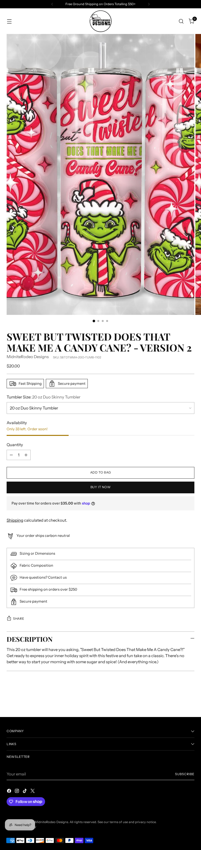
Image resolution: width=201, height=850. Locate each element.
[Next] (148, 4)
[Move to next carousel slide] (190, 700)
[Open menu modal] (9, 21)
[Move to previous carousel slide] (179, 700)
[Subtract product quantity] (11, 455)
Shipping (15, 520)
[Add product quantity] (26, 455)
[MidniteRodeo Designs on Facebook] (10, 791)
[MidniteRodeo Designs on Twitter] (33, 791)
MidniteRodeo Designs (28, 356)
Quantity (15, 444)
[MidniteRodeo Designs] (100, 21)
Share (18, 618)
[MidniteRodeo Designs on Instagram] (17, 791)
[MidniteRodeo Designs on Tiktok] (25, 791)
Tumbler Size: (43, 397)
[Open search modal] (181, 21)
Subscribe (184, 774)
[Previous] (52, 4)
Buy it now (100, 487)
